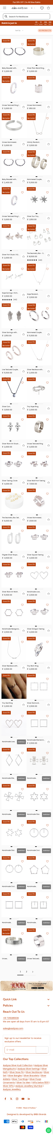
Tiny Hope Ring (32, 407)
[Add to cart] (23, 70)
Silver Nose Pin (17, 1072)
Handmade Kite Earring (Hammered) (8, 778)
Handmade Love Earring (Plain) (8, 742)
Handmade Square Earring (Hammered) (33, 923)
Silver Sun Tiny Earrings (32, 216)
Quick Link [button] (10, 999)
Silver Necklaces (34, 1072)
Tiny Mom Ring (32, 666)
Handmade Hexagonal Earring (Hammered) (32, 886)
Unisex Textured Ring (35, 444)
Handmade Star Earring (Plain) (8, 850)
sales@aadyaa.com (13, 1028)
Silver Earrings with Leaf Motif (9, 332)
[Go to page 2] (33, 971)
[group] (26, 986)
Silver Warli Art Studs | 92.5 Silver (10, 444)
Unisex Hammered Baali (34, 518)
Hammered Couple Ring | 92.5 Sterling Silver (34, 332)
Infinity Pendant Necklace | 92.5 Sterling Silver (33, 142)
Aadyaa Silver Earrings (29, 1068)
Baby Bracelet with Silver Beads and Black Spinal (10, 68)
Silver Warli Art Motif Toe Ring (10, 592)
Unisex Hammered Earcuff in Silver (34, 105)
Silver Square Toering (35, 555)
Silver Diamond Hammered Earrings (35, 703)
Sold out (21, 742)
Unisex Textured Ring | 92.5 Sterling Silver (10, 105)
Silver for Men (23, 1082)
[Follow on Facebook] (5, 1098)
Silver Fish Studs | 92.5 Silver (11, 255)
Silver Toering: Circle (9, 481)
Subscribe (42, 1049)
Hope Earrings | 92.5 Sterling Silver (9, 293)
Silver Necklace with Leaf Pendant (9, 666)
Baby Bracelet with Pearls (9, 179)
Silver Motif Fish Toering (36, 481)
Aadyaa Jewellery (12, 1089)
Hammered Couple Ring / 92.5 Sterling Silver (34, 179)
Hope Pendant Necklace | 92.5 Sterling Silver (33, 294)
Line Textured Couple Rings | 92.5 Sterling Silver (10, 370)
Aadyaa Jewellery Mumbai (28, 1085)
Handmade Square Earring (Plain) (8, 923)
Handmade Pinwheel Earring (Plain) (8, 814)
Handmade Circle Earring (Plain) (33, 850)
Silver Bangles (15, 1075)
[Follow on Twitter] (11, 1098)
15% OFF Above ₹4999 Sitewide (26, 2)
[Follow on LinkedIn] (28, 1098)
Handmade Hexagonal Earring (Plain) (10, 629)
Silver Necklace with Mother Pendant (34, 370)
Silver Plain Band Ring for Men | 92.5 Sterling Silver (35, 68)
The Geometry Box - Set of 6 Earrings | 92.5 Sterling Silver (36, 253)
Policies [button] (8, 1005)
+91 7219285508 (11, 1018)
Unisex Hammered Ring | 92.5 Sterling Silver (9, 142)
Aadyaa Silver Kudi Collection (18, 1065)
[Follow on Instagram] (17, 1098)
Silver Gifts (8, 1085)
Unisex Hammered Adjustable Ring (8, 959)
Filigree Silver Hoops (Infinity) (9, 555)
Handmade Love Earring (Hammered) (35, 592)
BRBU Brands (40, 1114)
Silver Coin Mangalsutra (7, 407)
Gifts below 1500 (40, 1082)
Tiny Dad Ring (7, 703)
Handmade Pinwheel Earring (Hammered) (33, 778)
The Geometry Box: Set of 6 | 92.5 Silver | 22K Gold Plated (10, 518)
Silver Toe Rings (20, 1079)
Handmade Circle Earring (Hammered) (8, 886)
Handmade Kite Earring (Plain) (36, 740)
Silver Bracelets (31, 1075)
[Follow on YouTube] (22, 1098)
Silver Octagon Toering (35, 629)
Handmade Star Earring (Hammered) (33, 814)
